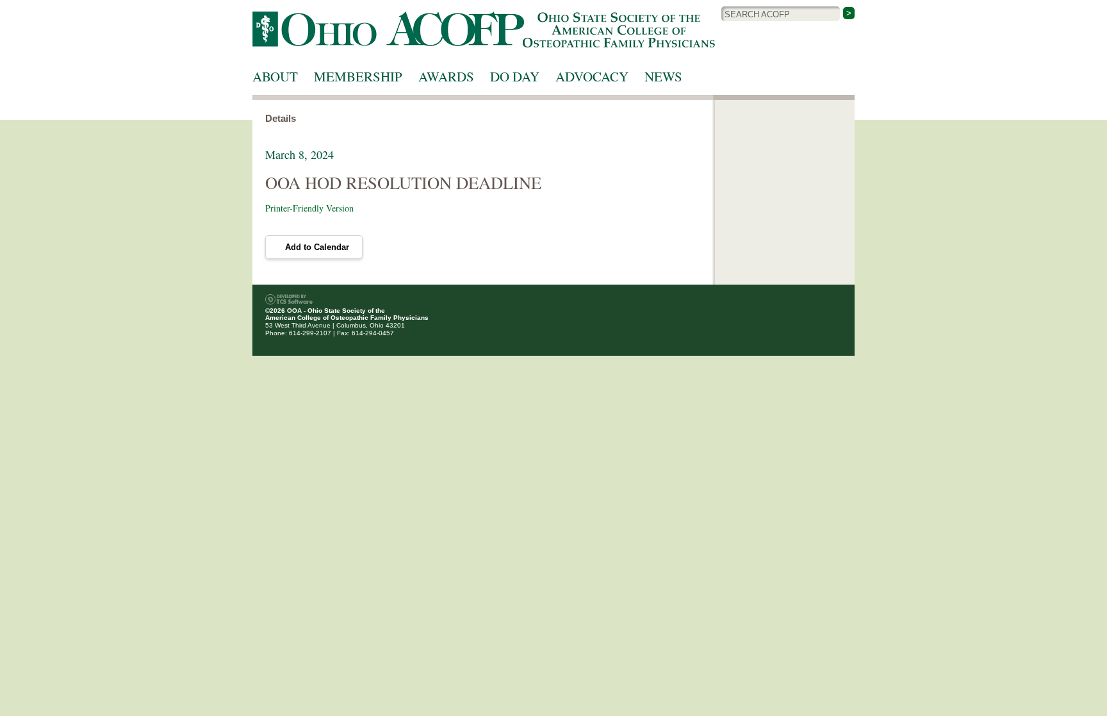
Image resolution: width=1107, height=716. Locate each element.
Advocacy (591, 76)
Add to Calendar (317, 247)
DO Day (514, 76)
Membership (358, 76)
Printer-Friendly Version (309, 208)
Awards (446, 76)
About (275, 76)
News (663, 76)
